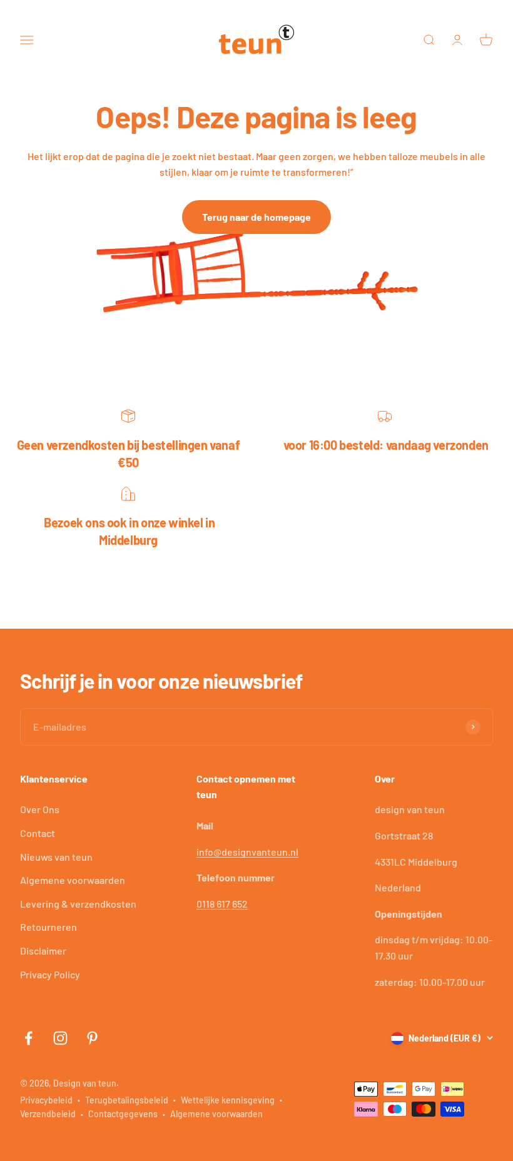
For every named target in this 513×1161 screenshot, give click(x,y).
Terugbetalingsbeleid (126, 1100)
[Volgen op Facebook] (28, 1038)
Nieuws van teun (56, 857)
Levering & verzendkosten (78, 904)
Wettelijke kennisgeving (228, 1100)
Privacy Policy (50, 974)
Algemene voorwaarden (72, 880)
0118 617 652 (222, 904)
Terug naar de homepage (256, 217)
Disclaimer (43, 950)
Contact (37, 833)
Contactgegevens (123, 1113)
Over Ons (39, 809)
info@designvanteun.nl (247, 852)
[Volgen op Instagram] (60, 1038)
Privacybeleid (46, 1100)
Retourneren (48, 927)
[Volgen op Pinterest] (92, 1038)
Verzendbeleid (48, 1113)
